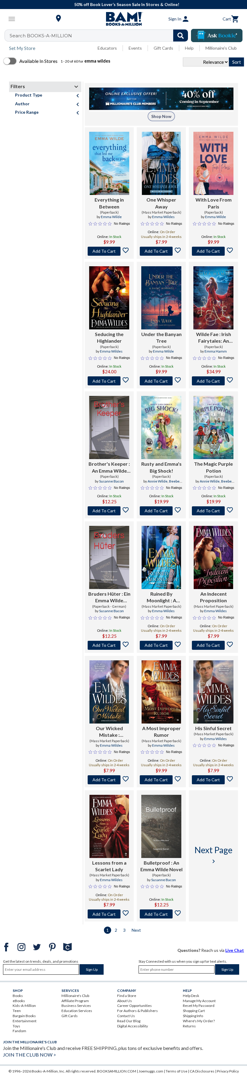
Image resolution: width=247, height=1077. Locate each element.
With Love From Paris (213, 203)
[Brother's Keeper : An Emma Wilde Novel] (109, 427)
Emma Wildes (163, 216)
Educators (107, 48)
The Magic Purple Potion (213, 467)
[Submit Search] (180, 35)
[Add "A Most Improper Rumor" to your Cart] (161, 779)
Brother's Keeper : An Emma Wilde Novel (109, 467)
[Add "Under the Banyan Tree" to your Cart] (161, 380)
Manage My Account (199, 1000)
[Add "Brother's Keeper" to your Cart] (109, 510)
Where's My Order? (199, 1021)
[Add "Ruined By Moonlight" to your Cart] (161, 645)
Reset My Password (198, 1005)
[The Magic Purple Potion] (213, 427)
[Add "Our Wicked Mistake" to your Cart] (109, 779)
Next (136, 930)
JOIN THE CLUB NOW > (29, 1054)
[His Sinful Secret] (213, 692)
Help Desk (191, 995)
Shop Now (161, 116)
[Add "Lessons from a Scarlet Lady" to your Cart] (109, 913)
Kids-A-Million (24, 1005)
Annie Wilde (157, 481)
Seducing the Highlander (109, 337)
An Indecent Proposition (213, 597)
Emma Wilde (111, 216)
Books (18, 995)
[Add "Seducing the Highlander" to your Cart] (109, 380)
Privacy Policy (228, 1071)
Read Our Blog (128, 1021)
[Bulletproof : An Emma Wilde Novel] (161, 826)
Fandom (19, 1031)
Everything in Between (109, 203)
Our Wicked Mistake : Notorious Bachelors (109, 732)
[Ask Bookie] (216, 35)
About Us (124, 1000)
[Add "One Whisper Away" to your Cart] (161, 251)
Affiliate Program (75, 1000)
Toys (16, 1026)
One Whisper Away (161, 203)
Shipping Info (193, 1016)
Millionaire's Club (221, 48)
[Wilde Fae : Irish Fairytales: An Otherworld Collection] (213, 298)
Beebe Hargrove (167, 484)
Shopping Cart (194, 1010)
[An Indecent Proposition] (213, 557)
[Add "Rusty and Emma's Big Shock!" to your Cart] (161, 510)
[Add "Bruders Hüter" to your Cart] (109, 645)
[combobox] (100, 35)
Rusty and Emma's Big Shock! (161, 467)
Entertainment (24, 1021)
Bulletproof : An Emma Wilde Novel (161, 866)
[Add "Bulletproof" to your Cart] (161, 913)
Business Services (76, 1005)
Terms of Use (176, 1071)
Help (189, 48)
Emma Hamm (216, 351)
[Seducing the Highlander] (109, 298)
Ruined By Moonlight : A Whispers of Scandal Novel (161, 597)
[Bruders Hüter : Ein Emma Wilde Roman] (109, 557)
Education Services (76, 1010)
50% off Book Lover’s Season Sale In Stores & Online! (126, 4)
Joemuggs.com (151, 1071)
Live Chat (234, 950)
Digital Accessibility (132, 1026)
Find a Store (126, 995)
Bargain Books (24, 1016)
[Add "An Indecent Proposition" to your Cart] (213, 645)
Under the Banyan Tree (161, 337)
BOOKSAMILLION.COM (116, 1071)
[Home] (123, 19)
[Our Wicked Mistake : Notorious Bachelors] (109, 692)
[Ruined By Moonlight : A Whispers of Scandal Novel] (161, 557)
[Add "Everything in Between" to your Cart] (109, 251)
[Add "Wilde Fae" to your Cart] (213, 380)
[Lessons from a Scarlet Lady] (109, 826)
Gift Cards (163, 48)
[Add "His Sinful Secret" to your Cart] (213, 779)
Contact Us (126, 1016)
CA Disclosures (202, 1071)
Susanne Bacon (111, 481)
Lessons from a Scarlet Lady (109, 866)
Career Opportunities (134, 1005)
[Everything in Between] (109, 163)
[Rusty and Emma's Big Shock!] (161, 427)
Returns (189, 1026)
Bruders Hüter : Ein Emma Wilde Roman (109, 597)
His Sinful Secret (213, 728)
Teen (17, 1010)
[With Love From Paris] (213, 163)
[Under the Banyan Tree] (161, 298)
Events (135, 48)
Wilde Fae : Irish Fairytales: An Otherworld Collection (213, 337)
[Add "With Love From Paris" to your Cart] (213, 251)
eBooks (19, 1000)
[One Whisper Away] (161, 163)
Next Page (214, 855)
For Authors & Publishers (137, 1010)
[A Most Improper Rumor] (161, 692)
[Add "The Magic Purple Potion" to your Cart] (213, 510)
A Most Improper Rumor (161, 731)
